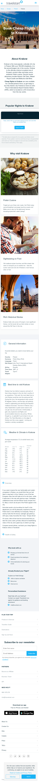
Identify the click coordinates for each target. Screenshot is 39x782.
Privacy (4, 750)
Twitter (15, 756)
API (3, 682)
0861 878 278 (6, 692)
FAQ (3, 731)
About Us (4, 722)
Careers (4, 736)
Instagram (28, 756)
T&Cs (3, 745)
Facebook (10, 756)
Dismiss (13, 776)
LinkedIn (23, 756)
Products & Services (8, 620)
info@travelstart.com (8, 697)
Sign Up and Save (7, 635)
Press (3, 741)
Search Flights (19, 127)
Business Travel (6, 677)
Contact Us (5, 726)
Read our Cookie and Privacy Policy (21, 773)
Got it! (28, 777)
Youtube (19, 756)
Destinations (5, 630)
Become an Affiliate (7, 671)
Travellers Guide (6, 624)
